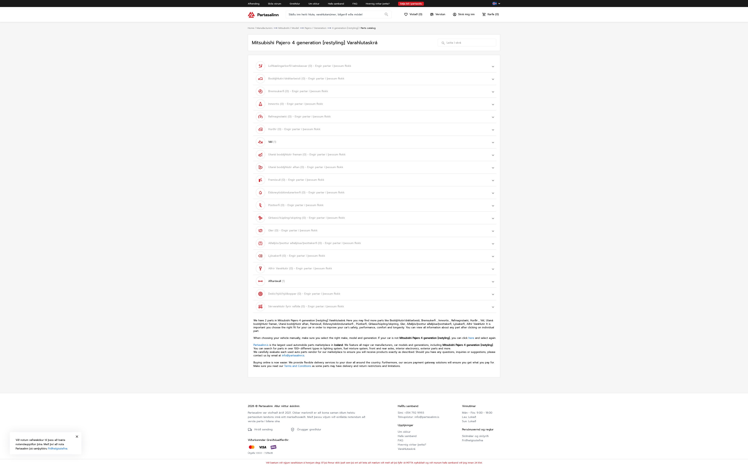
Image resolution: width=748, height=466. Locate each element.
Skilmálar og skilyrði (475, 436)
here (471, 338)
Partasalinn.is (260, 345)
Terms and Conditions (297, 366)
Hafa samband (407, 436)
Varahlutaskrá (406, 449)
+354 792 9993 (414, 413)
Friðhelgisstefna (472, 440)
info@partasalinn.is (293, 355)
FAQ (400, 440)
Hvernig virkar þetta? (412, 445)
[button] (374, 66)
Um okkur (404, 432)
